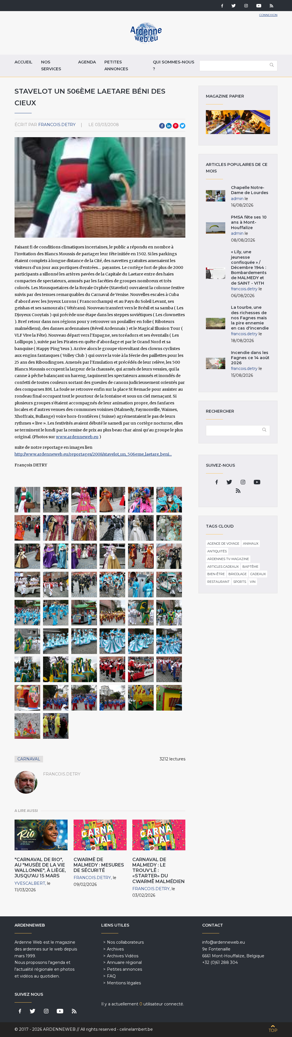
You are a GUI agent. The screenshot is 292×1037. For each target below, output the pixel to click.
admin (237, 198)
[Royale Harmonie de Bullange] (112, 669)
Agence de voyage (223, 544)
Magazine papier (238, 122)
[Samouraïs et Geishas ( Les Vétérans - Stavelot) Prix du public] (27, 613)
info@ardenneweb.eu (223, 942)
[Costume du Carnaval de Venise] (84, 500)
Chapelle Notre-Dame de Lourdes (249, 190)
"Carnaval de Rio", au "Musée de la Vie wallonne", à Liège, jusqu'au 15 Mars (40, 868)
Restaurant (218, 582)
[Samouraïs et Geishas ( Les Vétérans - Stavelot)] (84, 584)
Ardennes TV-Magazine (228, 559)
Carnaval (28, 759)
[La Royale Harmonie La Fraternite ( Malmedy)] (56, 584)
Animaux (250, 544)
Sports (239, 582)
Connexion (268, 15)
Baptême (250, 567)
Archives (115, 949)
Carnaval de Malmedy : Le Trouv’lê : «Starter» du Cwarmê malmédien (158, 870)
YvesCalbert (30, 883)
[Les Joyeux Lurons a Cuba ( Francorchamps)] (27, 584)
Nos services (51, 65)
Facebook (162, 126)
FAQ (111, 976)
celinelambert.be (136, 1029)
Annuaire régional (124, 962)
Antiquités (217, 551)
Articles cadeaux (223, 567)
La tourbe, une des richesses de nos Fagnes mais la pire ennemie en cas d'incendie (250, 318)
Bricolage (237, 574)
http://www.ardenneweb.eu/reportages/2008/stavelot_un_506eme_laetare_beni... (93, 454)
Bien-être (216, 574)
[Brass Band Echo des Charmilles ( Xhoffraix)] (56, 698)
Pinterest (176, 126)
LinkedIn (169, 126)
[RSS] (271, 6)
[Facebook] (222, 6)
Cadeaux (258, 574)
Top (273, 1030)
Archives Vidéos (122, 955)
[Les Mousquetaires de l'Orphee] (56, 500)
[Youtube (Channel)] (259, 6)
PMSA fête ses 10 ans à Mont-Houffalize (249, 222)
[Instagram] (246, 6)
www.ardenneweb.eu (77, 436)
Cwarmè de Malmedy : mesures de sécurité (99, 865)
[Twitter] (234, 6)
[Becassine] (27, 500)
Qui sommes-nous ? (173, 65)
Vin (253, 582)
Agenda (87, 62)
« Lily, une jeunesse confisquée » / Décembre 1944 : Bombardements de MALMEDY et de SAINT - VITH (249, 267)
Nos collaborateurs (125, 942)
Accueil (24, 62)
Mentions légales (124, 982)
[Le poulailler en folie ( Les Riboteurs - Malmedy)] (141, 698)
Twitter (182, 126)
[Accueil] (146, 42)
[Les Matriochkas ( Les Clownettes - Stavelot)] (169, 669)
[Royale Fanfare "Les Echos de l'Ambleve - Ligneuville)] (112, 613)
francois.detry (57, 124)
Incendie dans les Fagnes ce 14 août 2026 (250, 357)
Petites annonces (116, 65)
